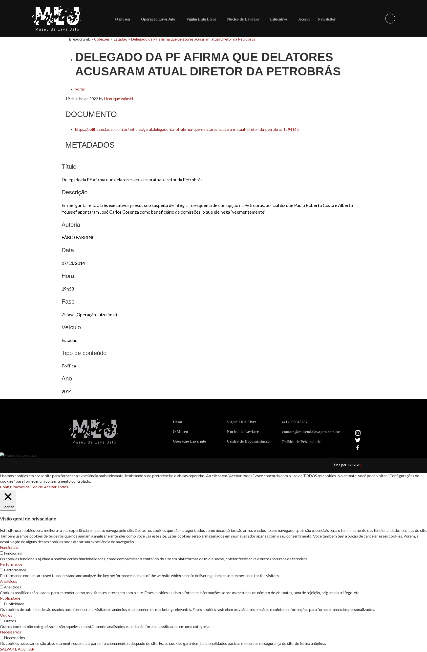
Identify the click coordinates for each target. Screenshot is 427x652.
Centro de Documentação (248, 441)
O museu (122, 19)
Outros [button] (6, 615)
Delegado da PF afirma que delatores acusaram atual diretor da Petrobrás (193, 39)
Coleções (102, 39)
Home (178, 422)
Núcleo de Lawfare (243, 19)
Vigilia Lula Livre (241, 422)
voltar (80, 89)
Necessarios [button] (10, 632)
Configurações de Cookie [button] (21, 486)
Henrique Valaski (118, 98)
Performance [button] (11, 564)
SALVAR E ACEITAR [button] (17, 649)
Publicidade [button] (10, 598)
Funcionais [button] (9, 547)
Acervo (304, 19)
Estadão (120, 39)
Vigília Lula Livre (201, 19)
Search (390, 18)
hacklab (354, 465)
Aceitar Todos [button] (56, 486)
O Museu (180, 431)
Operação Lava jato (189, 441)
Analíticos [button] (8, 581)
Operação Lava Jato (158, 19)
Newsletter (327, 19)
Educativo (278, 19)
